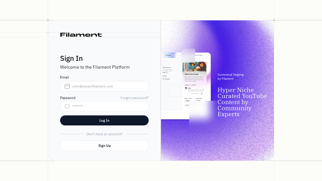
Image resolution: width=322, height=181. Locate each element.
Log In (104, 120)
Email (64, 77)
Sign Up (104, 145)
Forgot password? (134, 98)
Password (67, 98)
